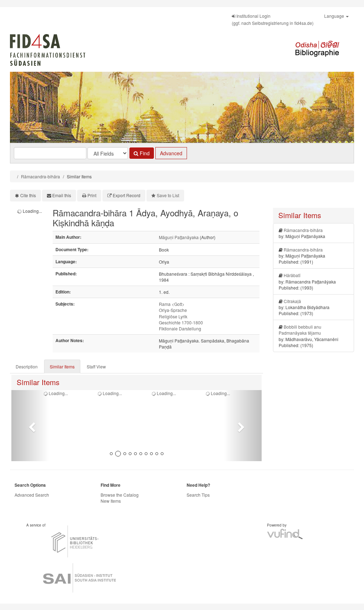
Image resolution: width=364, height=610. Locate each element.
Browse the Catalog (120, 495)
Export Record (126, 195)
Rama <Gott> (171, 304)
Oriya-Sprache (173, 310)
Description (27, 366)
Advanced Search (32, 495)
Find (144, 153)
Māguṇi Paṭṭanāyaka (179, 237)
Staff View (96, 366)
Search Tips (198, 495)
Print (91, 195)
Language (334, 16)
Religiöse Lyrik (173, 316)
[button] (30, 425)
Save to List (168, 195)
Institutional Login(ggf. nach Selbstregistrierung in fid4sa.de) (273, 19)
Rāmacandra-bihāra (40, 176)
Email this (61, 195)
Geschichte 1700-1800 (181, 322)
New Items (111, 501)
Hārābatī (292, 275)
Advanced (171, 153)
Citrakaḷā (292, 301)
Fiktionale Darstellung (180, 328)
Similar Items (62, 366)
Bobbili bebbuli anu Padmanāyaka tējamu (300, 330)
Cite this (28, 195)
